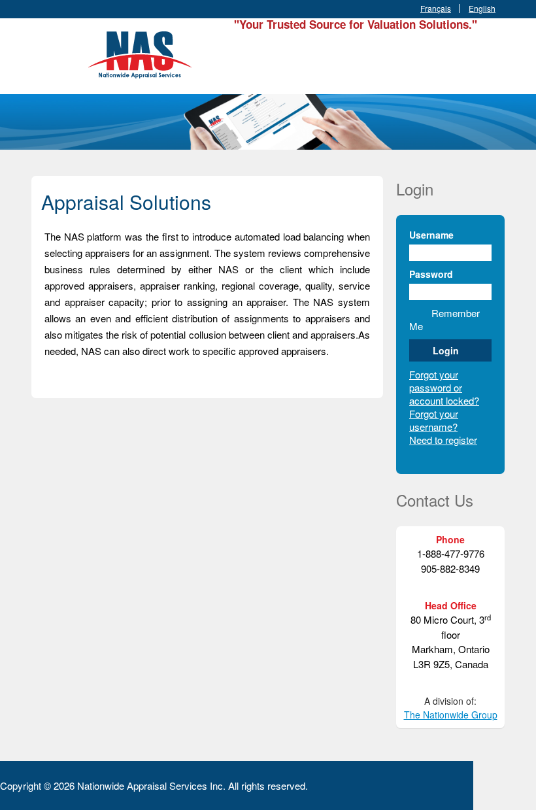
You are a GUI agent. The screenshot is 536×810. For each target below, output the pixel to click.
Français (435, 8)
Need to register (443, 440)
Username (431, 234)
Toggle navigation (42, 49)
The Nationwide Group (450, 714)
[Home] (142, 52)
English (482, 8)
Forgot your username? (433, 420)
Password (431, 273)
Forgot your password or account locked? (444, 387)
